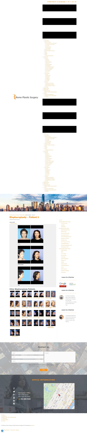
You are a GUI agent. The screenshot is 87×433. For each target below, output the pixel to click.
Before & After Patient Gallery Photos (9, 417)
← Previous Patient (13, 223)
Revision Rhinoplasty (65, 270)
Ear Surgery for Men (65, 235)
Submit (43, 369)
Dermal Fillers (63, 255)
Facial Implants (64, 263)
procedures (4, 416)
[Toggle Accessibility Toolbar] (2, 431)
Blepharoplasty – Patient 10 (15, 317)
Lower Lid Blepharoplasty (50, 327)
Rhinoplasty (63, 226)
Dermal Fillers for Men (65, 233)
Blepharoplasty (15, 336)
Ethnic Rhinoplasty (64, 258)
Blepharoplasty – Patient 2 (15, 298)
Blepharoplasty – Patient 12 (39, 317)
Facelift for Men (64, 240)
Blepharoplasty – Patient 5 (51, 298)
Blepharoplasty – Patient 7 (27, 308)
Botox (62, 251)
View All (60, 220)
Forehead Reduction (65, 243)
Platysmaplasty (64, 268)
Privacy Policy (47, 366)
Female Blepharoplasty (15, 326)
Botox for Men (63, 231)
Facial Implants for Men (65, 241)
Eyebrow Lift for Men (65, 238)
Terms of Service (53, 366)
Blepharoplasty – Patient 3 (27, 298)
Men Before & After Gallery (64, 228)
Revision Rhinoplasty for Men (66, 245)
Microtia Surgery (64, 223)
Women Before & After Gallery (64, 248)
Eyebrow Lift (63, 260)
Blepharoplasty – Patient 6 (15, 308)
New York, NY (52, 1)
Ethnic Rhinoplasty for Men (66, 236)
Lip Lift (62, 267)
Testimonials (4, 418)
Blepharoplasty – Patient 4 (39, 298)
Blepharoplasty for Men (65, 229)
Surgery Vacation (5, 419)
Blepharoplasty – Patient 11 (27, 317)
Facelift (62, 262)
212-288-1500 (62, 1)
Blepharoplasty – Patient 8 (39, 308)
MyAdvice (32, 425)
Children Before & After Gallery (65, 221)
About (3, 414)
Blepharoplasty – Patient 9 (51, 308)
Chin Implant (63, 253)
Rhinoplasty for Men (65, 246)
